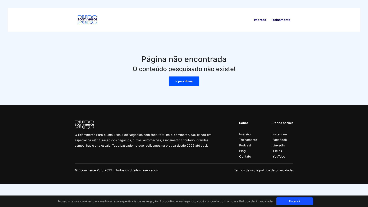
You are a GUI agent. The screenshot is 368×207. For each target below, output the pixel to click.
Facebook (280, 140)
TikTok (277, 151)
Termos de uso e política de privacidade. (263, 170)
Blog (242, 151)
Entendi (294, 201)
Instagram (280, 134)
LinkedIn (279, 145)
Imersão (260, 20)
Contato (245, 156)
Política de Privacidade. (256, 201)
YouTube (279, 156)
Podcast (245, 145)
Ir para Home (184, 81)
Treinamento (280, 20)
